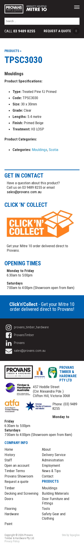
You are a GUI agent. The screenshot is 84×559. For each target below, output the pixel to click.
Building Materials (55, 493)
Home (8, 449)
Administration (53, 460)
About (46, 449)
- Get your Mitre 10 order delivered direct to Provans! (42, 306)
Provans (19, 343)
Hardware (11, 514)
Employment (51, 465)
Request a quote (16, 481)
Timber (9, 488)
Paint (8, 523)
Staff (8, 460)
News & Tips (51, 471)
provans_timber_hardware (31, 327)
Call (19, 31)
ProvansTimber (23, 335)
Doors (8, 498)
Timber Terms (14, 471)
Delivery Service (54, 454)
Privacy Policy (11, 541)
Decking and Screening (21, 493)
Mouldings (39, 149)
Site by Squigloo (71, 535)
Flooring (10, 508)
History (9, 454)
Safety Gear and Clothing (53, 516)
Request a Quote (60, 31)
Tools (46, 508)
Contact (47, 476)
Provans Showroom (18, 476)
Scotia (53, 149)
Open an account (16, 465)
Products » (12, 51)
